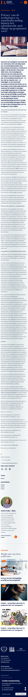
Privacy (2, 486)
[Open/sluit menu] (25, 2)
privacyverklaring (6, 685)
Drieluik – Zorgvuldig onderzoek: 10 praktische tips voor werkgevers (13, 604)
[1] (21, 124)
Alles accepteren (20, 694)
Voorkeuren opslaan (6, 694)
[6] (16, 268)
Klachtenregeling (5, 675)
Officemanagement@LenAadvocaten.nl (10, 670)
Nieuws (2, 478)
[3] (17, 214)
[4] (16, 220)
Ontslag (3, 485)
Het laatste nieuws (5, 10)
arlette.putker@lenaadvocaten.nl (9, 463)
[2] (21, 192)
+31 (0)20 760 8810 (7, 668)
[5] (8, 244)
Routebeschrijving (5, 662)
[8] (25, 300)
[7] (8, 284)
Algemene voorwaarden (6, 677)
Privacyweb (15, 445)
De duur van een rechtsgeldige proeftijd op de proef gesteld (11, 579)
